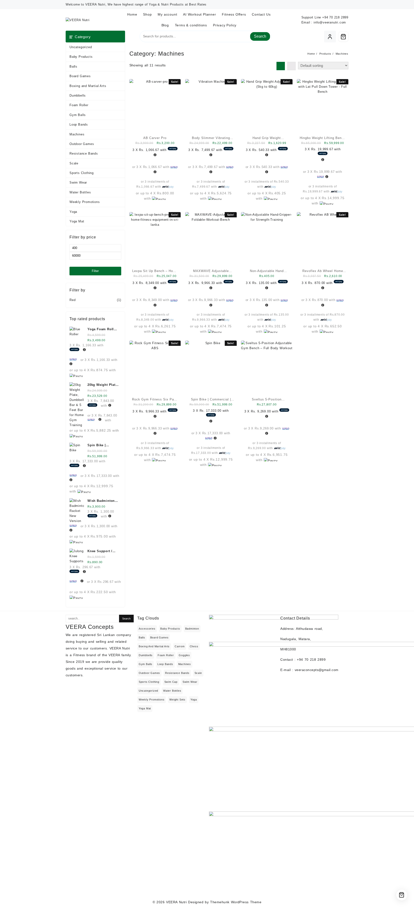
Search (260, 36)
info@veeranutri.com (330, 22)
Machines (76, 134)
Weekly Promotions (84, 202)
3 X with (150, 150)
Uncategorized (80, 47)
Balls (73, 66)
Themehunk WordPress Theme (235, 902)
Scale (73, 163)
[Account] (330, 36)
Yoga (73, 212)
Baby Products (80, 56)
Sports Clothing (81, 173)
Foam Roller (78, 105)
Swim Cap (171, 681)
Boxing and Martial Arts (87, 86)
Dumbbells (77, 95)
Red (72, 300)
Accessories (147, 628)
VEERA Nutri (176, 902)
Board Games (80, 76)
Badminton (192, 628)
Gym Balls (77, 115)
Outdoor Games (81, 144)
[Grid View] (280, 66)
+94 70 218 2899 (335, 17)
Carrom (180, 646)
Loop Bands (78, 124)
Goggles (184, 655)
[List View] (291, 66)
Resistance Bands (83, 153)
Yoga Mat (76, 221)
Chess (194, 646)
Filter (95, 271)
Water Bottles (80, 192)
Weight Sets (177, 699)
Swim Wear (78, 182)
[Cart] (343, 37)
